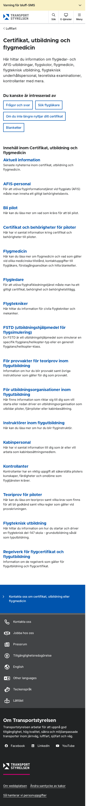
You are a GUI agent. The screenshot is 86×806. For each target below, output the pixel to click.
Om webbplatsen (15, 786)
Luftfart (11, 28)
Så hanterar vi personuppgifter (25, 795)
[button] (54, 17)
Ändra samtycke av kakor (48, 786)
